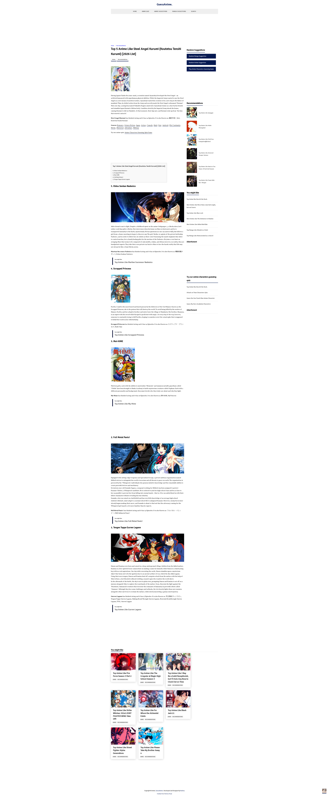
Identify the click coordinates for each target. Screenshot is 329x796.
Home (135, 11)
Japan (138, 125)
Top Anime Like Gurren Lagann (128, 609)
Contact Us (160, 794)
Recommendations (121, 45)
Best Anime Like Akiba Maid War (197, 224)
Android (165, 125)
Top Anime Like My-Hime (125, 403)
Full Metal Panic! (118, 177)
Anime (113, 59)
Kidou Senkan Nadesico (120, 170)
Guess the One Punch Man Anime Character (201, 298)
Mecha (113, 128)
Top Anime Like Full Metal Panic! (128, 521)
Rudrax (182, 791)
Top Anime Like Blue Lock (195, 213)
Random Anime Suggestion (197, 62)
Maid (155, 125)
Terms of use (168, 794)
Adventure (128, 128)
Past (159, 125)
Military (136, 128)
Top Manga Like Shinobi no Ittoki (197, 230)
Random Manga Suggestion (197, 56)
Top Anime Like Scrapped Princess (129, 335)
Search (193, 11)
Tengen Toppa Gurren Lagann (122, 179)
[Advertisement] (164, 30)
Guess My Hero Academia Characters (199, 304)
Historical (120, 128)
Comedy (150, 125)
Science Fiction (130, 125)
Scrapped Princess (119, 173)
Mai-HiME (116, 175)
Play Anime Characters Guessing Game (201, 69)
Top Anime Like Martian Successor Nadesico (134, 262)
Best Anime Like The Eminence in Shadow (200, 219)
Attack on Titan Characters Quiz (197, 292)
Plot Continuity (174, 125)
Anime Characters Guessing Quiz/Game (138, 132)
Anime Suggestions (160, 11)
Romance (120, 125)
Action (143, 125)
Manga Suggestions (179, 11)
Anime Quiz (145, 11)
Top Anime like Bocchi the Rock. (197, 199)
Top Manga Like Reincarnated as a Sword (200, 236)
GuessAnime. (164, 4)
